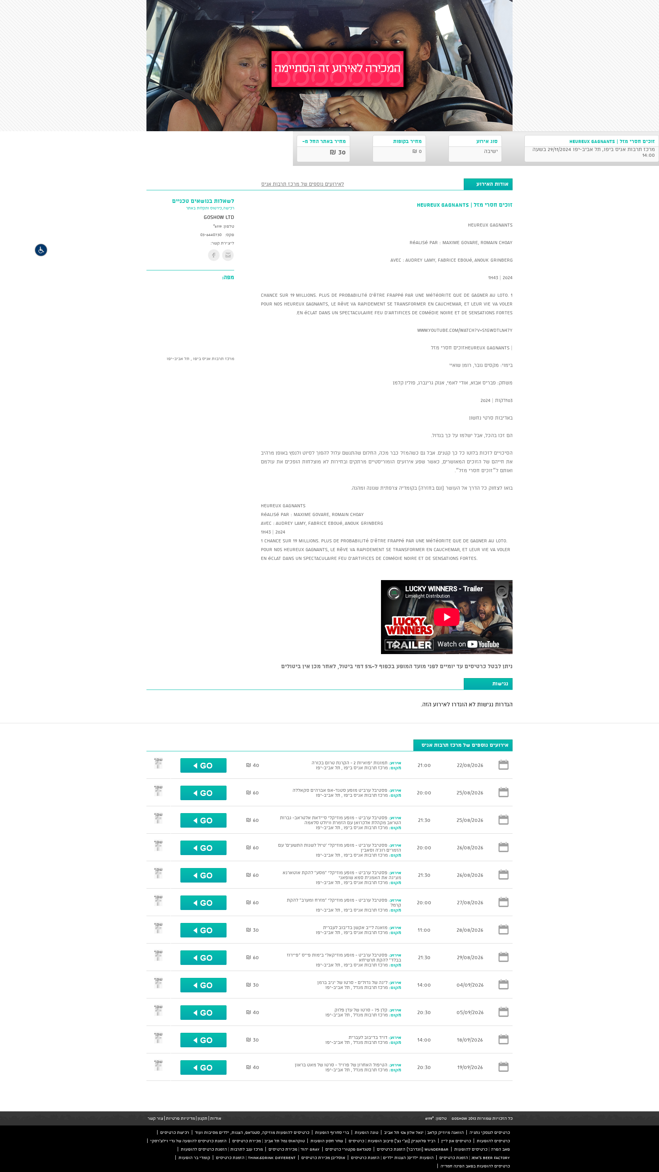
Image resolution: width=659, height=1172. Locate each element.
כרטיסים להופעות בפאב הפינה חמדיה (475, 1166)
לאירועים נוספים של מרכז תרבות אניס (302, 184)
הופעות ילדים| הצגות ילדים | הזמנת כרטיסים (392, 1157)
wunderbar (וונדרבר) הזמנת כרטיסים (412, 1149)
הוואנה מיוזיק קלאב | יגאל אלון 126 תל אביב (424, 1132)
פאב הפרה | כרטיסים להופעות (482, 1149)
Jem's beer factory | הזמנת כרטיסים (474, 1157)
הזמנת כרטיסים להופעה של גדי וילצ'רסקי (188, 1140)
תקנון (202, 1118)
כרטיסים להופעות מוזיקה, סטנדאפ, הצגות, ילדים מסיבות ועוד (252, 1132)
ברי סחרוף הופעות (332, 1132)
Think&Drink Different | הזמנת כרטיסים (256, 1157)
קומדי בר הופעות (194, 1157)
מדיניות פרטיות (180, 1118)
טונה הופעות (366, 1132)
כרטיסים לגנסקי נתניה (489, 1132)
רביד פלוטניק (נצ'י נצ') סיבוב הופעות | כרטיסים (392, 1140)
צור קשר (155, 1118)
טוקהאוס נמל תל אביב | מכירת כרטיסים (268, 1140)
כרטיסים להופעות (493, 1140)
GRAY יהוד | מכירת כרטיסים (294, 1149)
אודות (215, 1118)
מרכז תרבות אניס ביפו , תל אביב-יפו (200, 358)
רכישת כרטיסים (174, 1132)
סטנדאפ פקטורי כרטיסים (348, 1149)
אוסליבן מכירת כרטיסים (323, 1157)
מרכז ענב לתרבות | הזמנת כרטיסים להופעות (222, 1149)
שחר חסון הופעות (326, 1140)
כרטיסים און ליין (456, 1140)
